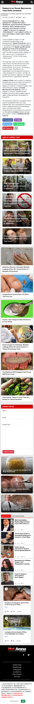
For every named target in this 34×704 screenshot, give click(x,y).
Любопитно (17, 667)
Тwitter (8, 124)
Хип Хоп (17, 676)
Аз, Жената (17, 672)
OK (23, 701)
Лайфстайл (17, 665)
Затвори (14, 701)
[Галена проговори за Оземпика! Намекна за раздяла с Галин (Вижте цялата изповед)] (7, 538)
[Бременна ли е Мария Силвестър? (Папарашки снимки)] (7, 565)
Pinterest (9, 128)
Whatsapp (20, 124)
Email (4, 417)
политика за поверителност (12, 696)
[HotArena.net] (17, 649)
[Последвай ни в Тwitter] (29, 655)
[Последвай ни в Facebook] (24, 655)
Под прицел (17, 674)
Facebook (8, 120)
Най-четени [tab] (6, 516)
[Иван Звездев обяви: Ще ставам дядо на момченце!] (17, 166)
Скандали (17, 669)
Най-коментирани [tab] (18, 516)
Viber (19, 120)
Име (4, 410)
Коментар (6, 424)
